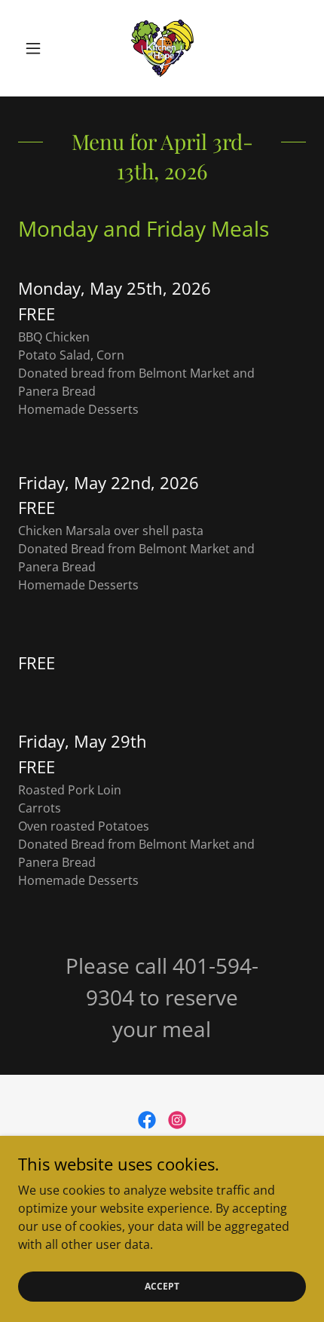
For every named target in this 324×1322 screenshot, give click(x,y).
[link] (162, 48)
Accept (162, 1286)
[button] (39, 48)
